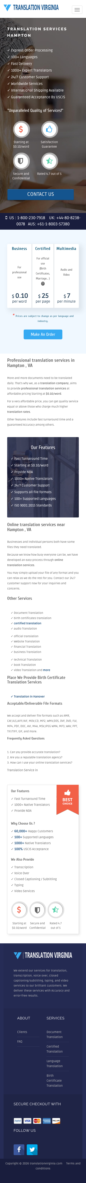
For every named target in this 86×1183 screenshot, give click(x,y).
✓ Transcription (22, 867)
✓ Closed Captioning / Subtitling (34, 879)
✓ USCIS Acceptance (30, 849)
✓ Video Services (23, 891)
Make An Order (43, 334)
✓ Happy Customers (32, 831)
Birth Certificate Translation (55, 1081)
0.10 (20, 298)
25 (43, 298)
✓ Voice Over (20, 873)
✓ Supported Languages (32, 837)
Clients (22, 1032)
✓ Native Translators (31, 843)
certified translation (27, 623)
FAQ (19, 1042)
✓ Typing (17, 885)
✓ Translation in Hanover (28, 696)
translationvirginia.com (46, 1163)
